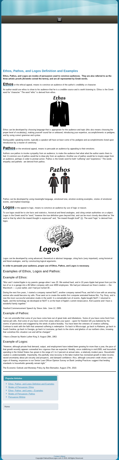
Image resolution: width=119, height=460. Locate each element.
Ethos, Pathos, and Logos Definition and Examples (40, 71)
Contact (57, 456)
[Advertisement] (59, 45)
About (63, 456)
